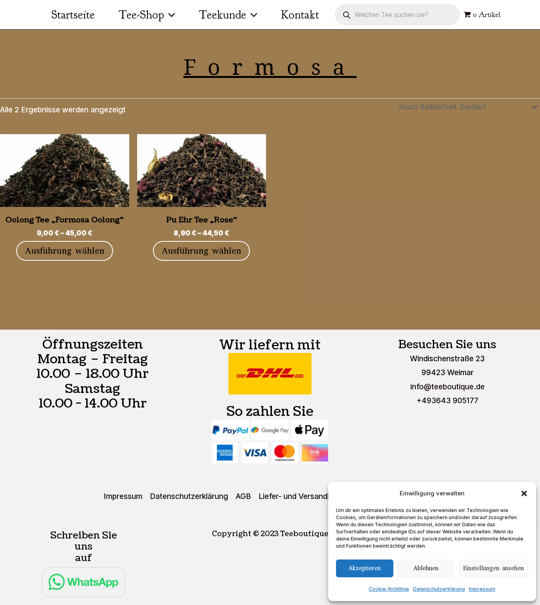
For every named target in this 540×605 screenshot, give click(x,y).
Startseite (73, 14)
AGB (243, 496)
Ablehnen (425, 568)
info (447, 386)
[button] (524, 493)
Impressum (482, 589)
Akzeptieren (365, 568)
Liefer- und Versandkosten (305, 496)
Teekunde (222, 14)
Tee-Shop (141, 14)
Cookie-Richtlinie (389, 589)
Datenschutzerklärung (439, 589)
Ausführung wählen (64, 250)
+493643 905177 (447, 400)
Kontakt (300, 14)
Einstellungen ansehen (493, 568)
